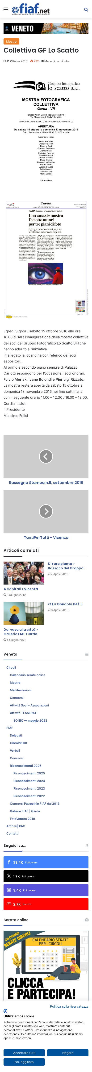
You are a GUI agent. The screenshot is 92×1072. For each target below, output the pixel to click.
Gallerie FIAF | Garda (25, 811)
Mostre (11, 41)
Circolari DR (18, 743)
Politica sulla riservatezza (69, 1006)
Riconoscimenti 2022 (29, 796)
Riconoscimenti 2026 (25, 766)
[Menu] (6, 11)
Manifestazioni (20, 690)
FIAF (9, 728)
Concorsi (16, 698)
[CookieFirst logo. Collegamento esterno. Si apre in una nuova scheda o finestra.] (5, 1011)
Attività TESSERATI (24, 713)
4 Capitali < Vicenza (21, 589)
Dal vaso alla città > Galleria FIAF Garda (21, 631)
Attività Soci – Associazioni (29, 705)
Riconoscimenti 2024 (29, 781)
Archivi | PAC (15, 826)
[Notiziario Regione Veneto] (31, 9)
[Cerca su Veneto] (86, 11)
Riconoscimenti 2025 (29, 773)
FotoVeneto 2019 (22, 819)
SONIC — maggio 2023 (30, 720)
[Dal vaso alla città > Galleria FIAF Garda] (24, 613)
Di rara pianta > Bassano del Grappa (66, 566)
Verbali (15, 750)
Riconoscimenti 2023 (29, 788)
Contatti (12, 833)
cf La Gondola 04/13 (65, 604)
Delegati (16, 735)
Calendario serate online (28, 675)
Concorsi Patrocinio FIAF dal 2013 (34, 803)
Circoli (11, 667)
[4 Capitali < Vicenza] (24, 573)
